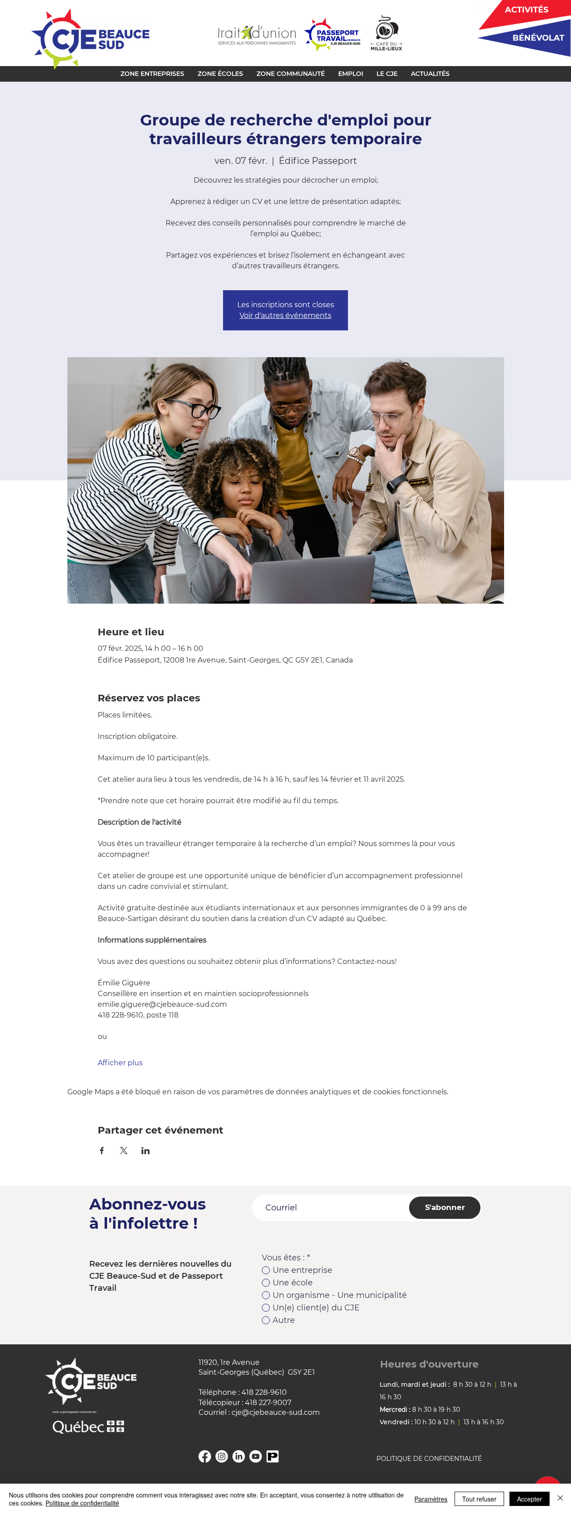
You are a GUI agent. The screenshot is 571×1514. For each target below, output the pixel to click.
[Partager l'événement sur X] (124, 1150)
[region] (521, 37)
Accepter (529, 1498)
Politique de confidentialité (82, 1502)
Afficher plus (120, 1063)
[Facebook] (205, 1456)
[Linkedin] (238, 1456)
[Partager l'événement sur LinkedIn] (145, 1150)
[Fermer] (560, 1499)
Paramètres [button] (430, 1498)
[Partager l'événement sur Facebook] (102, 1150)
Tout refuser (479, 1498)
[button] (152, 73)
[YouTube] (255, 1456)
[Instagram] (221, 1456)
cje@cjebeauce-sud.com (276, 1412)
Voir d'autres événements (285, 315)
